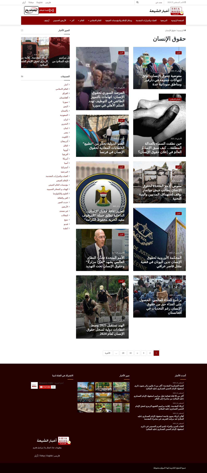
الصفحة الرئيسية (177, 20)
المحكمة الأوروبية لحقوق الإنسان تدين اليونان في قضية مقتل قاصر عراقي (161, 262)
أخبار (66, 85)
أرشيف (46, 20)
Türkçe (31, 2)
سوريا (65, 102)
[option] (45, 52)
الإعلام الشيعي (62, 180)
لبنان (66, 128)
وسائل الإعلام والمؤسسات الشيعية (118, 20)
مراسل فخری (38, 448)
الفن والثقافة (62, 198)
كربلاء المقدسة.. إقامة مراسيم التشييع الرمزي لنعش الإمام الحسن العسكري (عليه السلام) (45, 61)
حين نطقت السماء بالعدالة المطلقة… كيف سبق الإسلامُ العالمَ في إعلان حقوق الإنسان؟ (160, 148)
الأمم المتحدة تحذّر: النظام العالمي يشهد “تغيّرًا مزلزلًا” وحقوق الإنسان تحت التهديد (105, 262)
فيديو (66, 224)
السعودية (64, 115)
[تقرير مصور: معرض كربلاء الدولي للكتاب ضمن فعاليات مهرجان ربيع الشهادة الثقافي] (121, 397)
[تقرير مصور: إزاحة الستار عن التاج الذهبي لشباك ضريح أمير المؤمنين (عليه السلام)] (103, 397)
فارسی (48, 2)
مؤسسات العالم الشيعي (58, 185)
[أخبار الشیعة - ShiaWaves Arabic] (165, 10)
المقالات (64, 215)
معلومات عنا (57, 448)
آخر (73, 20)
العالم (82, 20)
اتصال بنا (47, 448)
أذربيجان (64, 141)
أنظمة (65, 228)
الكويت (65, 137)
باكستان (64, 111)
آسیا (66, 163)
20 (123, 353)
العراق (65, 93)
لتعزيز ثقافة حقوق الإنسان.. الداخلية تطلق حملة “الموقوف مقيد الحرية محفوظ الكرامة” (103, 215)
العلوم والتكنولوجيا (60, 193)
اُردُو (24, 2)
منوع (66, 220)
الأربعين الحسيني (59, 20)
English (40, 2)
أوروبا (65, 150)
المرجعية (164, 20)
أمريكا (65, 159)
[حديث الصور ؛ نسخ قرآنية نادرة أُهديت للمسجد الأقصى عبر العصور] (85, 407)
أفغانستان (63, 98)
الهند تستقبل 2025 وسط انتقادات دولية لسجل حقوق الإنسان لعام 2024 (105, 329)
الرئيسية (180, 30)
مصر (66, 132)
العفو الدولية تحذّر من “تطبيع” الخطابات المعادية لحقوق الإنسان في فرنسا (103, 148)
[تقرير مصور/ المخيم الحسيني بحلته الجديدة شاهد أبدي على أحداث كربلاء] (121, 407)
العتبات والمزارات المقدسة (146, 20)
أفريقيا (65, 154)
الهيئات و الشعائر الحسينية (57, 189)
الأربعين (65, 207)
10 (131, 353)
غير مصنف (63, 211)
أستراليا (64, 167)
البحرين (64, 124)
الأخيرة (107, 353)
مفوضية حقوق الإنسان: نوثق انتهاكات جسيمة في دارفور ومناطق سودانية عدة (162, 80)
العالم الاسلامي (95, 20)
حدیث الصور (63, 202)
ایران (66, 119)
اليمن (65, 106)
